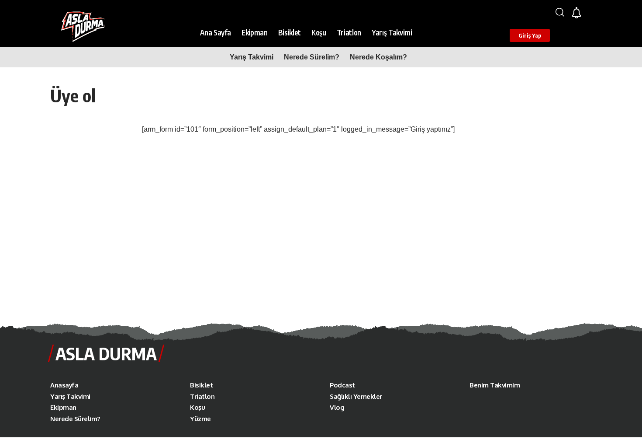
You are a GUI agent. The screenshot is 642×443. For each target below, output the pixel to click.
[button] (560, 12)
